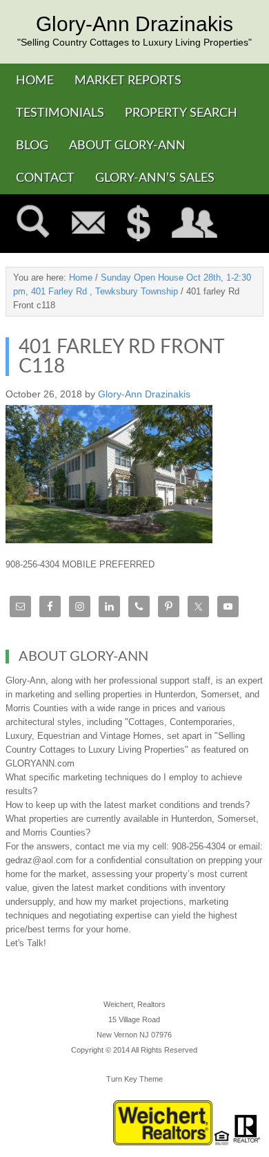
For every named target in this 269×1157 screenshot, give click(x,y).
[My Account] (194, 223)
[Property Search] (33, 223)
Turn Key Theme (134, 1079)
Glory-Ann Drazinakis (134, 24)
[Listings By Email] (88, 223)
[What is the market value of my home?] (138, 223)
